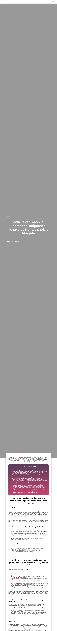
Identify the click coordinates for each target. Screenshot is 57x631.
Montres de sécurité (15, 578)
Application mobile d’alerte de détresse (20, 575)
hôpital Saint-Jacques (19, 459)
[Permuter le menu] (53, 2)
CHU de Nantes (13, 511)
